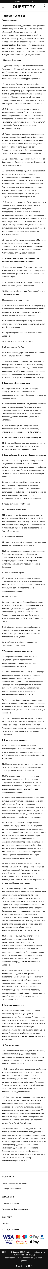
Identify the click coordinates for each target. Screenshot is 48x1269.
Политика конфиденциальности (16, 1209)
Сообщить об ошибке (11, 1188)
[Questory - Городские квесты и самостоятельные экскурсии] (24, 6)
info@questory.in (39, 1252)
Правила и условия (10, 1203)
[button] (3, 6)
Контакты (6, 1223)
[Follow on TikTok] (21, 1266)
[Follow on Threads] (26, 1266)
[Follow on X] (24, 1266)
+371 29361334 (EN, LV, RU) (24, 1255)
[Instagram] (19, 1266)
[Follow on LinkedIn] (29, 1266)
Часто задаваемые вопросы (14, 1183)
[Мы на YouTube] (31, 1266)
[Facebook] (16, 1266)
